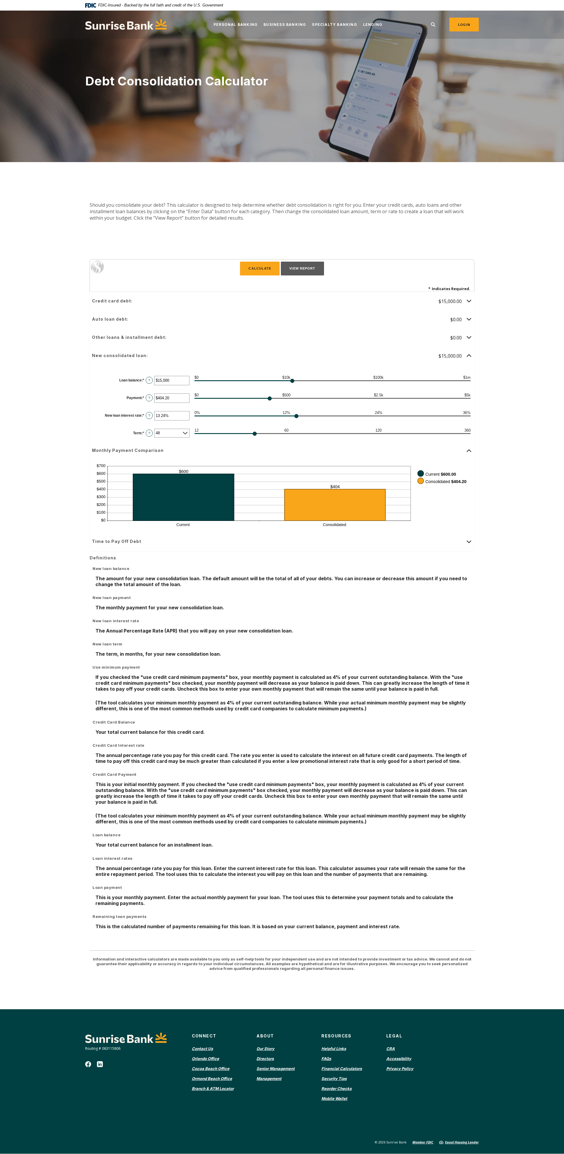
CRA (390, 1048)
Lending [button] (372, 24)
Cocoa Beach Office (210, 1068)
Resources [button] (336, 1035)
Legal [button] (394, 1035)
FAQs (326, 1058)
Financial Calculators (341, 1068)
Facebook (88, 1064)
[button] (282, 301)
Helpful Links (333, 1048)
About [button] (265, 1035)
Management (268, 1078)
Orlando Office (205, 1058)
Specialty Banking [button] (334, 24)
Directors (265, 1058)
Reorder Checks (336, 1089)
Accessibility (398, 1058)
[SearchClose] (433, 24)
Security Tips (334, 1078)
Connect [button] (204, 1035)
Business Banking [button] (284, 24)
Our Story (265, 1048)
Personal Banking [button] (236, 24)
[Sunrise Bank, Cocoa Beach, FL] (126, 24)
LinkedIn (100, 1064)
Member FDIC (422, 1142)
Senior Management (275, 1068)
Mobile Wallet (334, 1098)
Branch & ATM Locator (213, 1088)
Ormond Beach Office (212, 1078)
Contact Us (202, 1048)
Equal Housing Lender (462, 1142)
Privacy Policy (399, 1068)
